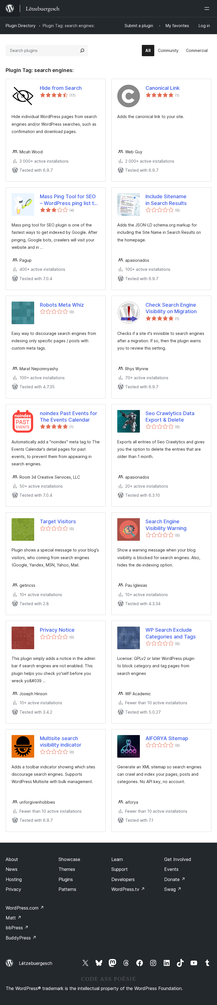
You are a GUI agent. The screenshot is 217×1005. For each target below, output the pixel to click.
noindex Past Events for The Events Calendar (68, 416)
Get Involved (177, 859)
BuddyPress (21, 938)
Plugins (65, 879)
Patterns (67, 889)
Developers (123, 879)
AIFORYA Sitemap (167, 738)
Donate (174, 879)
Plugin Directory (21, 25)
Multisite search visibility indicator (60, 741)
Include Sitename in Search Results (166, 199)
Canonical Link (163, 88)
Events (171, 869)
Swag (172, 889)
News (12, 869)
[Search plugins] (82, 50)
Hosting (14, 879)
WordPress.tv (128, 889)
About (12, 859)
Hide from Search (61, 88)
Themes (66, 869)
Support (119, 869)
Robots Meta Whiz (62, 305)
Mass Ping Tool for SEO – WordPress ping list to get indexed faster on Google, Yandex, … (68, 199)
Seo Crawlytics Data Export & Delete (170, 416)
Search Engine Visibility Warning (166, 524)
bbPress (17, 927)
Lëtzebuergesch (35, 963)
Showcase (69, 859)
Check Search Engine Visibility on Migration (171, 308)
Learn (117, 859)
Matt (13, 918)
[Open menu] (208, 8)
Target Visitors (58, 521)
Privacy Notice (57, 630)
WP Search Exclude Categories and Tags (171, 633)
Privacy (13, 889)
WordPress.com (25, 908)
